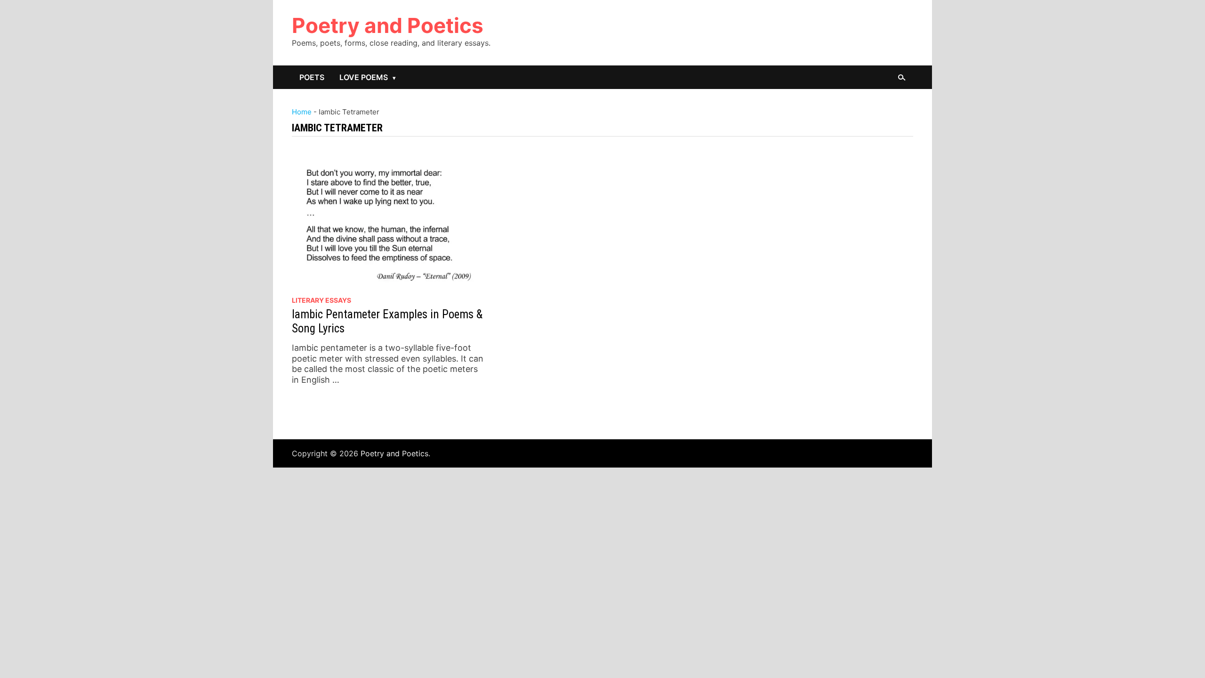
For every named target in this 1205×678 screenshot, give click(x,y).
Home (302, 111)
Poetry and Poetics (387, 25)
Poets (311, 77)
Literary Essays (321, 300)
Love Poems (363, 77)
